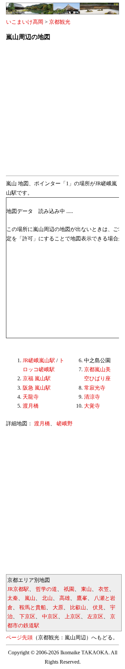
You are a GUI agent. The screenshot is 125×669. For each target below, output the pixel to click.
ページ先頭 (19, 637)
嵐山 (30, 598)
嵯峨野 (65, 423)
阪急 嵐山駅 (37, 388)
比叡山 (78, 607)
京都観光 (59, 22)
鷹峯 (82, 598)
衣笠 (103, 589)
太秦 (12, 598)
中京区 (50, 616)
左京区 (95, 616)
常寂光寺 (94, 388)
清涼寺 (92, 397)
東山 (86, 589)
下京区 (27, 616)
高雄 (64, 598)
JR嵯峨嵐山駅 (39, 360)
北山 (47, 598)
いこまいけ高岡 (24, 22)
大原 (58, 607)
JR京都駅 (18, 589)
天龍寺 (31, 397)
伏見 (98, 607)
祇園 (69, 589)
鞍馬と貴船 (32, 607)
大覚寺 (92, 406)
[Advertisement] (62, 110)
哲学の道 (46, 589)
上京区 (73, 616)
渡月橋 (31, 406)
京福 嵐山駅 (37, 378)
